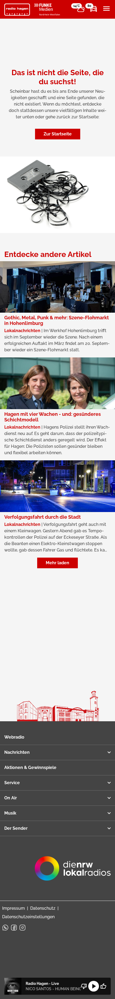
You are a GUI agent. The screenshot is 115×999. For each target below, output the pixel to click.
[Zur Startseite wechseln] (17, 9)
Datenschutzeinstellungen (28, 916)
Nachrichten (17, 752)
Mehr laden (57, 562)
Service (12, 782)
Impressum (13, 908)
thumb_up (103, 986)
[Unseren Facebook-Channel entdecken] (14, 927)
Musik (10, 813)
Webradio (14, 737)
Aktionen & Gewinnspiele (30, 767)
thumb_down (84, 986)
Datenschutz (42, 908)
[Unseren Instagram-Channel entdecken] (22, 927)
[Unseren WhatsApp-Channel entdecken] (5, 927)
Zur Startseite (58, 133)
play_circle (93, 986)
